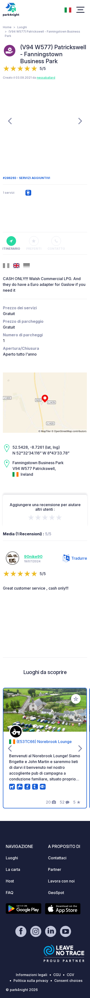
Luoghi (22, 27)
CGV (70, 975)
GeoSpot (56, 892)
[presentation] (10, 120)
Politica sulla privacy (30, 980)
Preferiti (34, 248)
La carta (13, 869)
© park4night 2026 (22, 990)
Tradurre (79, 558)
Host (10, 881)
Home (7, 27)
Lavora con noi (61, 881)
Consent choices (68, 980)
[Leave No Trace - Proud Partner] (64, 953)
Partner (54, 869)
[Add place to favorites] (76, 699)
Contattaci (57, 857)
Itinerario (11, 248)
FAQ (9, 892)
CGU (57, 975)
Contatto (56, 248)
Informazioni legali (31, 975)
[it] (68, 9)
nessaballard (46, 77)
